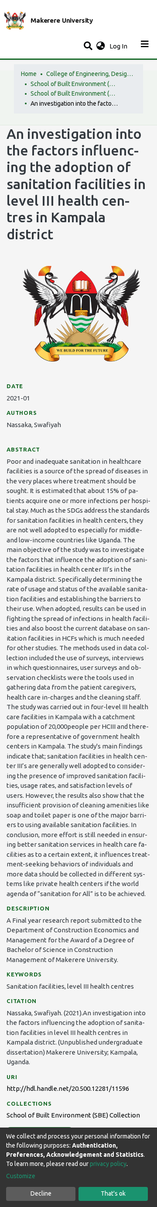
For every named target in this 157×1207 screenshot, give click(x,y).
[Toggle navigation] (145, 46)
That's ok (113, 1193)
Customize (20, 1176)
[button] (100, 46)
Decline (41, 1193)
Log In (119, 46)
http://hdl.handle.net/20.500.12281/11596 (68, 1088)
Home (29, 73)
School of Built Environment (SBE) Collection (74, 93)
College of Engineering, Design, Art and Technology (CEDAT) (89, 73)
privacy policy (108, 1163)
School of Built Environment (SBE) (74, 83)
